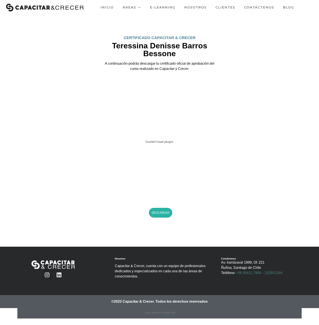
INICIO (107, 7)
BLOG (288, 7)
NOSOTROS (195, 7)
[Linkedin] (59, 274)
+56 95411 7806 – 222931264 (259, 273)
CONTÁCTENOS (259, 7)
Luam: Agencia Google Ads (160, 312)
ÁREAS (129, 7)
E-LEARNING (162, 7)
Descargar (160, 212)
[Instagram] (47, 274)
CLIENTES (225, 7)
